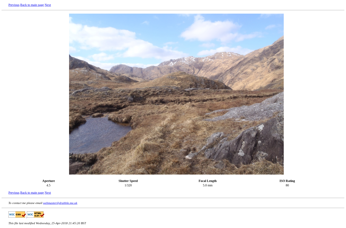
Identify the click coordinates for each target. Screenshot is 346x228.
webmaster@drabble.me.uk (60, 203)
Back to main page (32, 5)
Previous (13, 5)
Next (48, 5)
